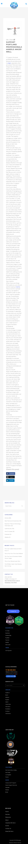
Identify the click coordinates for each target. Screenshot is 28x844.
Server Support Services (11, 785)
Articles (6, 518)
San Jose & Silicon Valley (11, 770)
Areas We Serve (9, 831)
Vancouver (7, 644)
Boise (6, 792)
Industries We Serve (10, 823)
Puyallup (7, 637)
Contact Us (13, 611)
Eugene (7, 699)
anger (9, 63)
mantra (18, 287)
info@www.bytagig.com (11, 579)
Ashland (7, 697)
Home (7, 811)
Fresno (7, 777)
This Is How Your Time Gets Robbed (14, 553)
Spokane (7, 633)
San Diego (7, 772)
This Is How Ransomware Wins (12, 561)
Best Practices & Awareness (12, 521)
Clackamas (8, 713)
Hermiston (7, 706)
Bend (6, 695)
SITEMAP (11, 842)
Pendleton (7, 708)
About (6, 820)
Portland (7, 711)
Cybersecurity (8, 528)
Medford (7, 692)
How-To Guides (8, 531)
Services (7, 814)
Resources (8, 817)
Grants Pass (8, 704)
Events (7, 825)
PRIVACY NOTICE (17, 842)
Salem (6, 702)
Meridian (7, 787)
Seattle (7, 642)
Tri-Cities (7, 630)
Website (7, 537)
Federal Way (8, 635)
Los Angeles (8, 774)
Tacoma (7, 640)
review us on (10, 676)
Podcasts (7, 534)
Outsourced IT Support (10, 782)
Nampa (7, 789)
